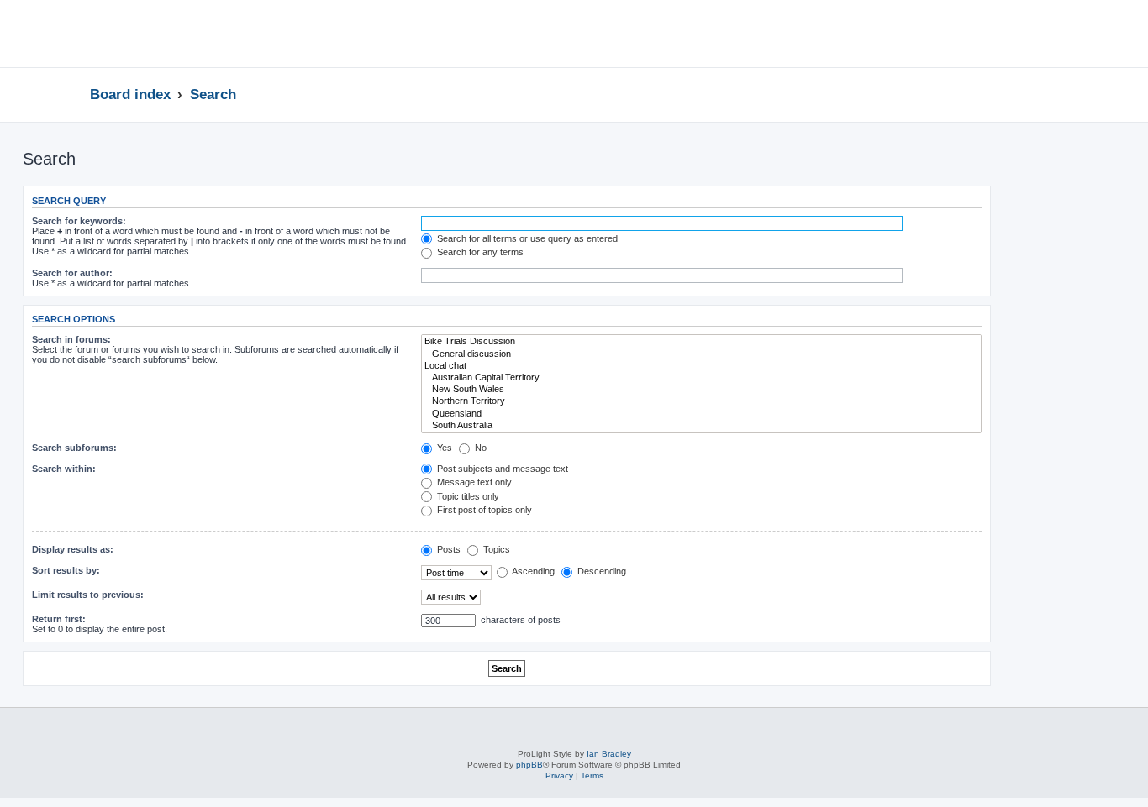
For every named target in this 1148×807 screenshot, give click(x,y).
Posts (447, 549)
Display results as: (72, 549)
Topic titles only (466, 496)
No (479, 448)
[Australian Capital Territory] (701, 378)
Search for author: (72, 273)
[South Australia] (701, 426)
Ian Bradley (609, 753)
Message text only (473, 482)
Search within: (64, 469)
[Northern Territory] (701, 401)
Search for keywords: (79, 221)
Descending (600, 571)
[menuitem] (1031, 36)
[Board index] (154, 33)
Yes (443, 448)
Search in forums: (71, 339)
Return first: (59, 619)
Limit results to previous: (88, 595)
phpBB (529, 764)
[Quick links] (1056, 94)
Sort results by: (66, 570)
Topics (495, 549)
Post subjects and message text (501, 469)
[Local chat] (701, 366)
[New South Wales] (701, 390)
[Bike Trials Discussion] (701, 342)
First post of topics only (483, 510)
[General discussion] (701, 354)
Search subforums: (74, 448)
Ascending (532, 571)
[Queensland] (701, 414)
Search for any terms (479, 252)
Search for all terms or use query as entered (526, 238)
